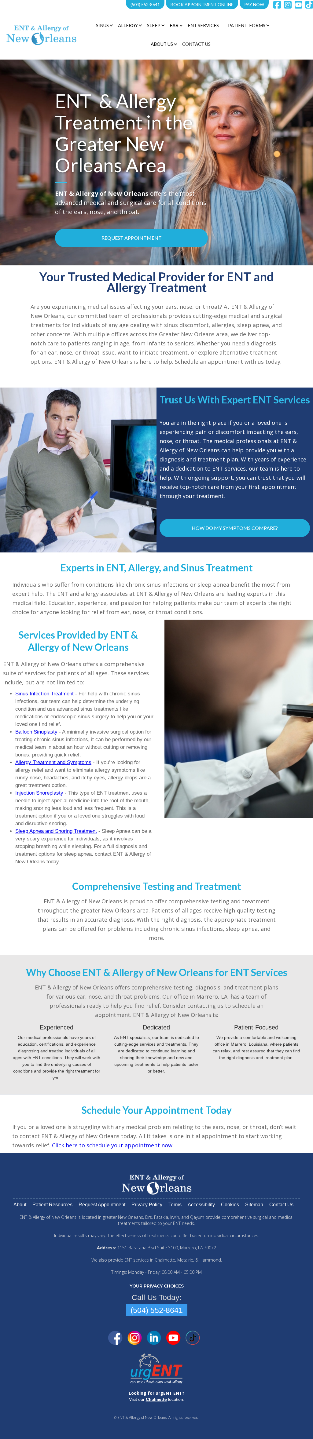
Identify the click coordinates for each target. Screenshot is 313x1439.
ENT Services (203, 25)
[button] (104, 25)
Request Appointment (131, 238)
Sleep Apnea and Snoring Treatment (56, 831)
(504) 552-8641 (145, 4)
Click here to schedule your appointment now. (113, 1145)
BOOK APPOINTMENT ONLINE (202, 4)
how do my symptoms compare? (235, 528)
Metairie (185, 1260)
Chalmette (165, 1260)
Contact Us (196, 44)
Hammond (210, 1260)
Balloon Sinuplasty (36, 732)
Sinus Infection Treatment (44, 694)
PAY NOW (254, 4)
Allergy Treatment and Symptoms (53, 762)
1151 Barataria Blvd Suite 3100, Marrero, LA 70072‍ (166, 1248)
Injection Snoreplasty (39, 793)
